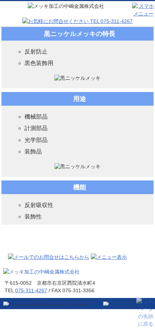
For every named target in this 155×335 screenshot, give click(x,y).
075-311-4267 (31, 290)
